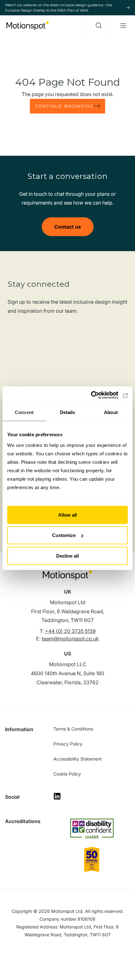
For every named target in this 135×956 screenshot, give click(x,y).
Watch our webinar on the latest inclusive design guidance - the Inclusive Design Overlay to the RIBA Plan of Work (58, 8)
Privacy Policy (67, 743)
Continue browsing (64, 106)
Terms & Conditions (73, 728)
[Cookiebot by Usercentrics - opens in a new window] (100, 395)
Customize (64, 535)
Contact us (67, 227)
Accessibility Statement (77, 758)
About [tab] (111, 412)
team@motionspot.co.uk (70, 638)
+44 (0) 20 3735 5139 (70, 631)
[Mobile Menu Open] (123, 25)
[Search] (99, 25)
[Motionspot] (27, 25)
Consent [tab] (24, 412)
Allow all (67, 514)
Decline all (67, 555)
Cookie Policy (67, 773)
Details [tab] (67, 412)
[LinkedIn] (57, 798)
